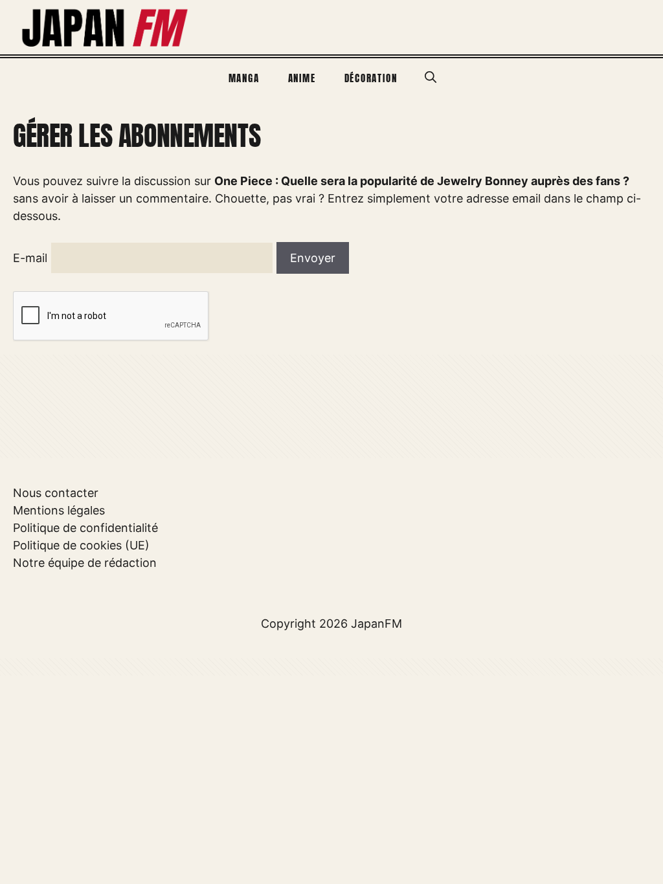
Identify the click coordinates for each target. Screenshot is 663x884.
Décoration (371, 78)
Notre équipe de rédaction (85, 562)
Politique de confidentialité (85, 528)
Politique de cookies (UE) (81, 545)
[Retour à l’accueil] (105, 26)
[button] (430, 77)
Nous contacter (55, 493)
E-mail (30, 258)
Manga (244, 78)
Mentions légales (59, 510)
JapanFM (376, 623)
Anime (302, 78)
